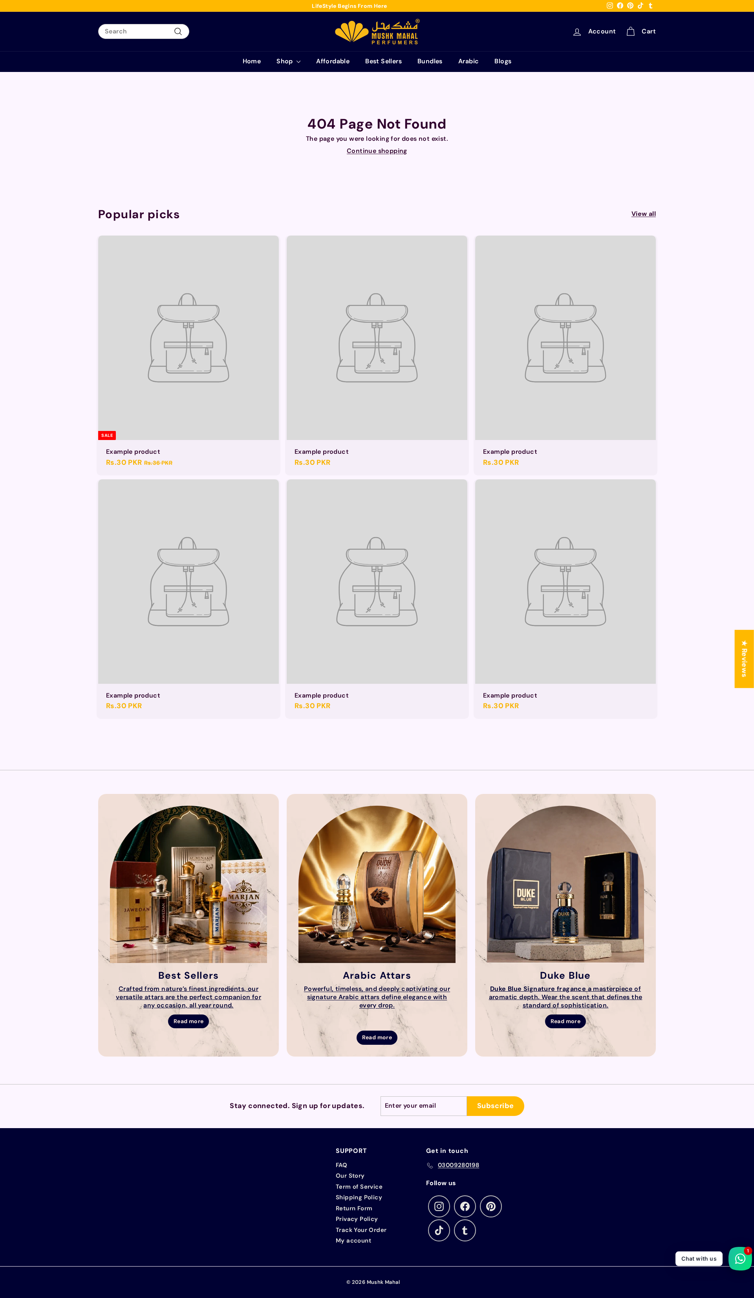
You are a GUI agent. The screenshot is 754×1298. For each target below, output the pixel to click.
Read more (189, 1021)
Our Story (350, 1176)
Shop (285, 61)
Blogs (502, 61)
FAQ (341, 1165)
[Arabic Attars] (377, 884)
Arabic (468, 61)
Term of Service (359, 1187)
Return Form (354, 1208)
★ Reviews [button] (744, 659)
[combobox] (143, 31)
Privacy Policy (357, 1219)
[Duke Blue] (565, 884)
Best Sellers (383, 61)
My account (353, 1241)
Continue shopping (377, 151)
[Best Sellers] (188, 884)
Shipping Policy (359, 1197)
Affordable (333, 61)
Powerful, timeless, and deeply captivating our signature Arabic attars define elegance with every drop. (377, 997)
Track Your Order (361, 1230)
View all (643, 214)
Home (252, 61)
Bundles (430, 61)
